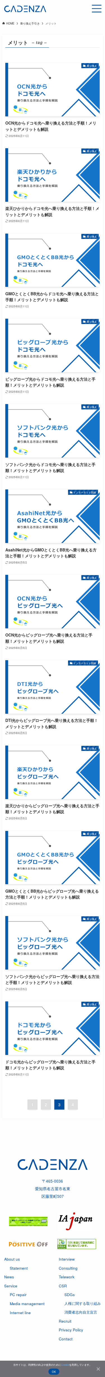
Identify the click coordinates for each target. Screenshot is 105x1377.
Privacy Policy (71, 1329)
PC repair (18, 1294)
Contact (66, 1338)
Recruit (65, 1321)
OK (54, 1371)
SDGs (69, 1294)
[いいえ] (98, 1369)
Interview (67, 1259)
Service (10, 1286)
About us (12, 1259)
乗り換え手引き (30, 23)
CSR (63, 1286)
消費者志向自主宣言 (80, 1312)
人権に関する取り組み (82, 1303)
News (9, 1277)
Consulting (68, 1268)
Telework (66, 1277)
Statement (19, 1268)
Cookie (65, 1364)
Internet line (20, 1312)
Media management (27, 1303)
